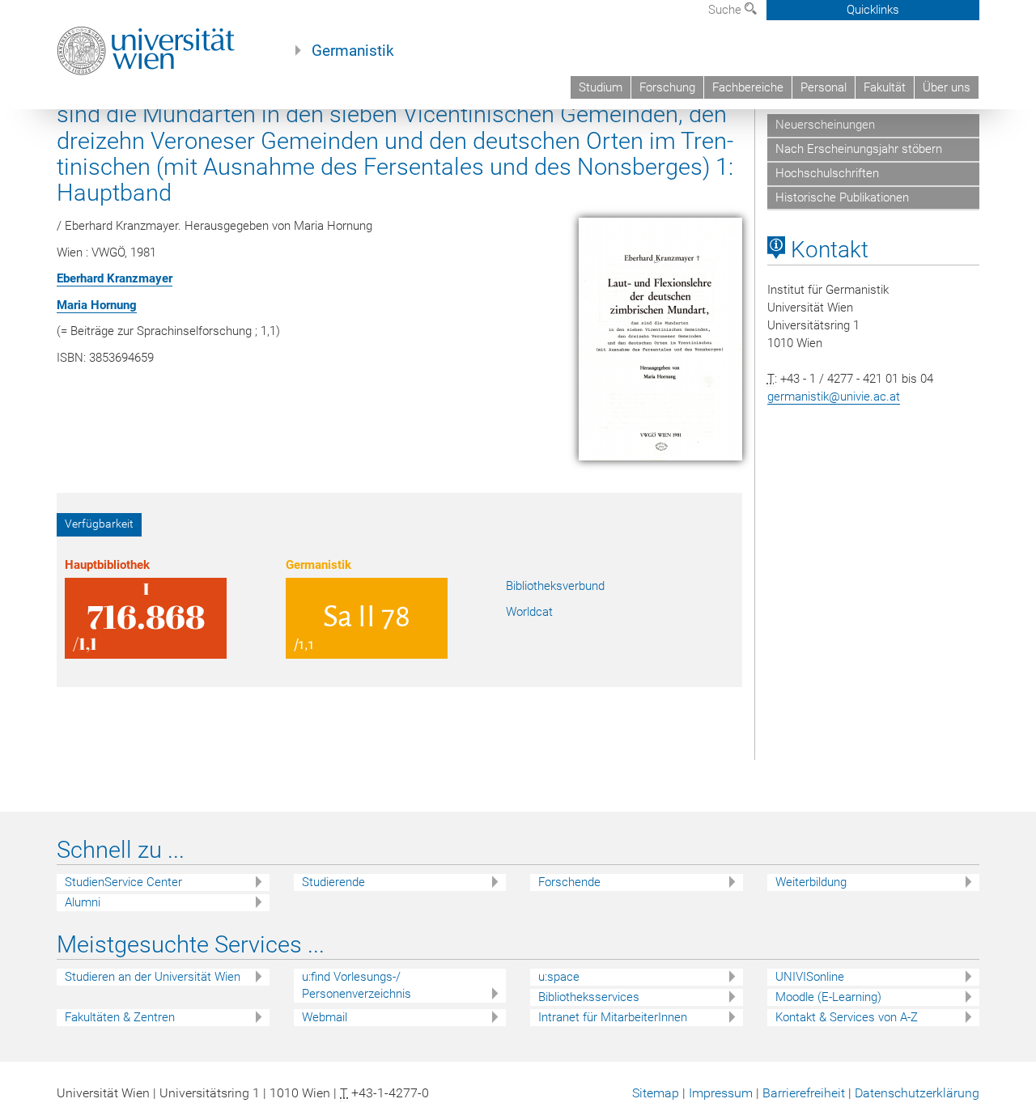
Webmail (324, 1017)
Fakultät (885, 87)
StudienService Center (123, 882)
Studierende (333, 882)
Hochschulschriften (827, 173)
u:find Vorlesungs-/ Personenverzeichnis (356, 985)
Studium (600, 87)
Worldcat (529, 612)
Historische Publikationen (842, 197)
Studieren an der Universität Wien (152, 976)
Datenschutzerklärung (917, 1093)
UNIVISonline (809, 976)
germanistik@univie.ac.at (833, 396)
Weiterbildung (811, 882)
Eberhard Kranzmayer (114, 278)
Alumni (82, 902)
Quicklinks (873, 9)
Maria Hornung (97, 305)
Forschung (667, 87)
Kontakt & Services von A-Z (846, 1017)
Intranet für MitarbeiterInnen (612, 1017)
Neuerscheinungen (825, 124)
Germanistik (353, 51)
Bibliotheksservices (588, 997)
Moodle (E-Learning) (828, 997)
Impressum (721, 1093)
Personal (823, 87)
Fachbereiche (747, 87)
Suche (726, 9)
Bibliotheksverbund (555, 586)
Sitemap (655, 1093)
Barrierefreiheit (803, 1093)
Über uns (946, 87)
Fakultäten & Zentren (120, 1017)
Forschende (569, 882)
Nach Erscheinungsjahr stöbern (858, 149)
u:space (559, 976)
